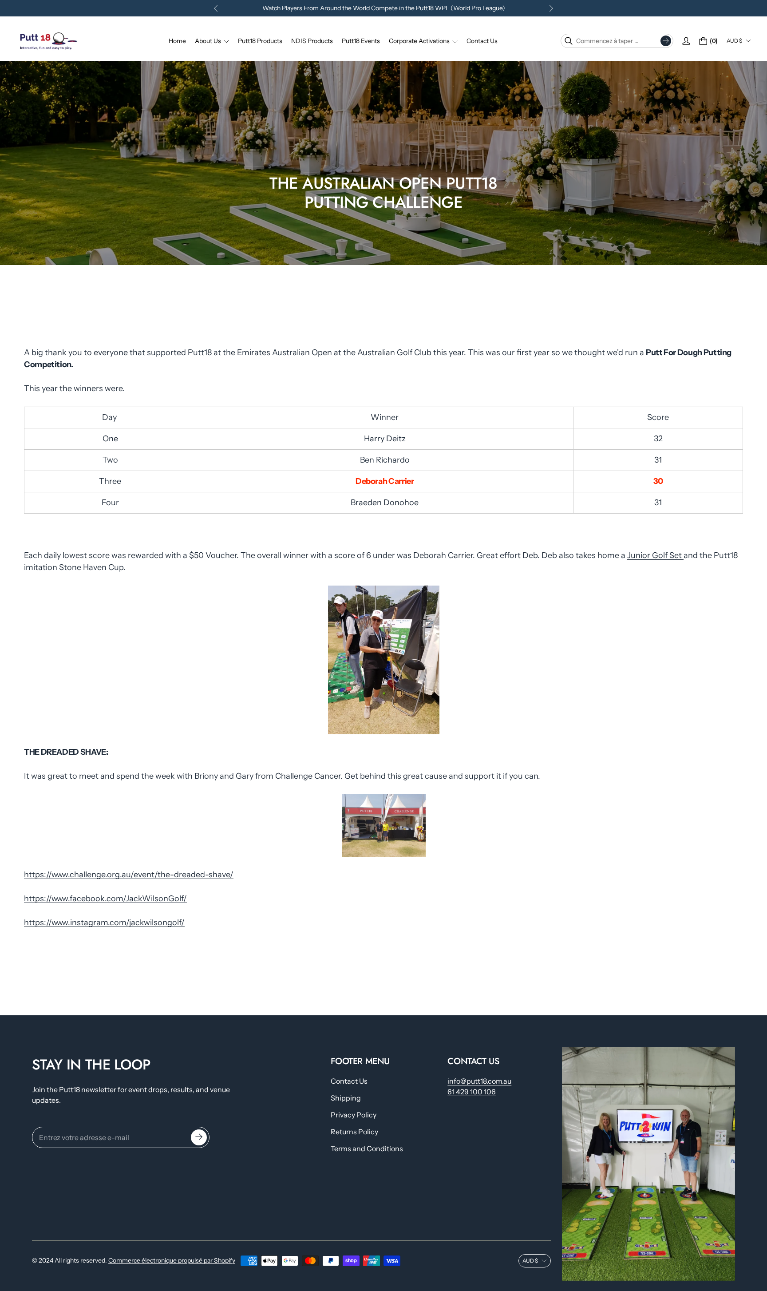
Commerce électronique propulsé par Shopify (171, 1260)
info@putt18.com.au (479, 1081)
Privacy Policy (353, 1114)
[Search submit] (665, 41)
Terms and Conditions (367, 1148)
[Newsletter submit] (199, 1137)
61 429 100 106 (471, 1091)
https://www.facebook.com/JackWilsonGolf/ (105, 899)
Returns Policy (354, 1131)
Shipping (346, 1097)
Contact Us (349, 1081)
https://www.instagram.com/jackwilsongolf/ (104, 923)
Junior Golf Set (655, 555)
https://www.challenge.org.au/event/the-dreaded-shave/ (128, 875)
